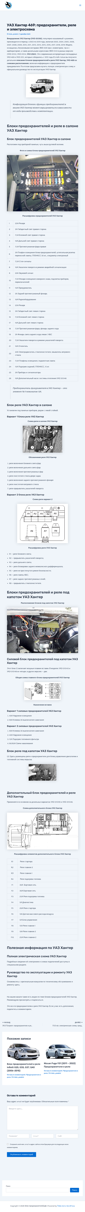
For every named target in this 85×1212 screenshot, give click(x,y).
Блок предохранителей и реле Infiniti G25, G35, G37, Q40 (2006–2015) (23, 1067)
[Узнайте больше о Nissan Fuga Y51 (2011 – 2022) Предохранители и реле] (60, 1051)
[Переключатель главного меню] (80, 5)
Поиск (8, 1186)
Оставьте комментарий (16, 1075)
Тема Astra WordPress (66, 1206)
